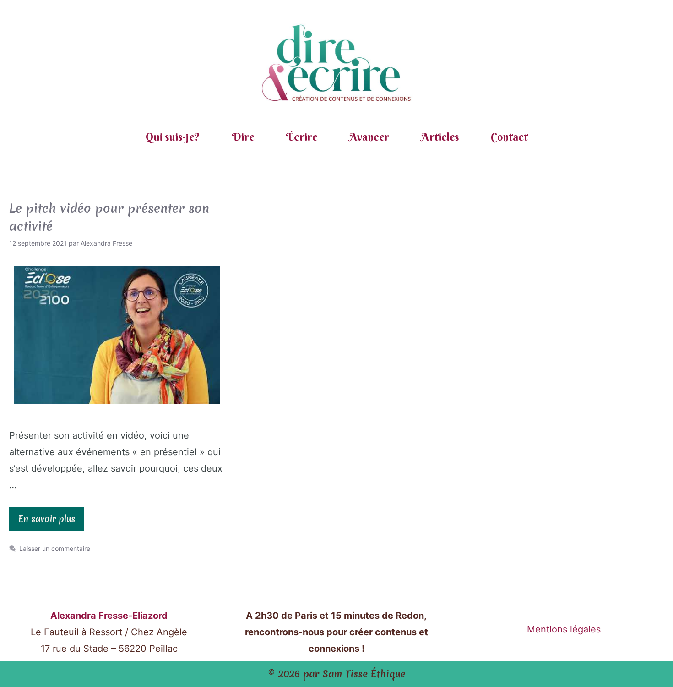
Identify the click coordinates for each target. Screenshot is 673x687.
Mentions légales (564, 629)
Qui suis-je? (173, 136)
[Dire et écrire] (336, 63)
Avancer (369, 136)
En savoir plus (46, 519)
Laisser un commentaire (54, 548)
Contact (509, 136)
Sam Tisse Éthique (363, 674)
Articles (440, 136)
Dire (243, 136)
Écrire (301, 136)
